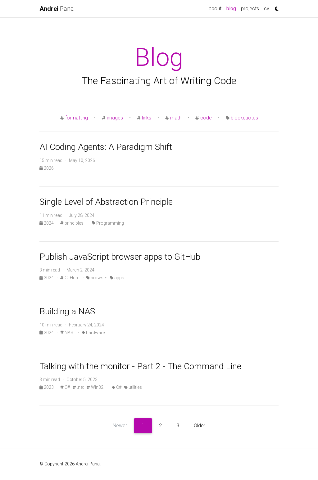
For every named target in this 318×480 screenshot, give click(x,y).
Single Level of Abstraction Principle (106, 202)
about (215, 8)
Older (199, 425)
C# (67, 387)
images (115, 118)
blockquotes (244, 118)
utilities (135, 387)
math (175, 118)
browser (98, 277)
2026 (48, 168)
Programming (109, 223)
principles (74, 223)
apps (118, 277)
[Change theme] (275, 6)
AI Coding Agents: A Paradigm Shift (105, 147)
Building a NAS (67, 311)
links (146, 118)
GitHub (71, 277)
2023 (49, 387)
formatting (76, 118)
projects (250, 8)
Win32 (96, 387)
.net (80, 387)
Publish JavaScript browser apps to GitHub (119, 257)
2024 (49, 223)
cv (266, 8)
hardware (95, 332)
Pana (56, 8)
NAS (68, 332)
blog (232, 8)
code (206, 118)
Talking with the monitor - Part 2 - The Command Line (140, 366)
